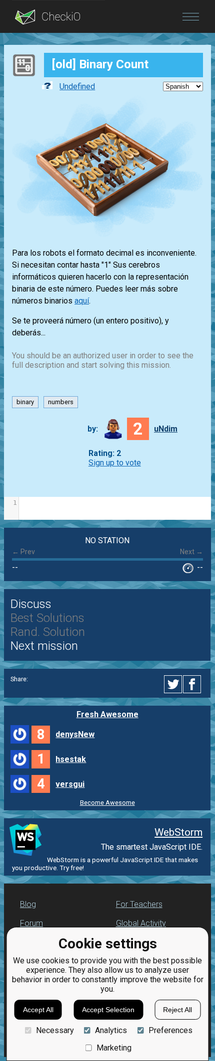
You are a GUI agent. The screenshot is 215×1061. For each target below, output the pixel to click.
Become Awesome (107, 802)
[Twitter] (173, 684)
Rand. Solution (47, 632)
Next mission (44, 646)
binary (25, 402)
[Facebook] (193, 684)
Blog (28, 904)
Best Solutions (47, 618)
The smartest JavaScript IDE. (151, 847)
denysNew (75, 734)
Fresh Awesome (107, 714)
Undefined (77, 86)
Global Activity (141, 923)
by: (93, 429)
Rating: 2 (104, 453)
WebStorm (178, 832)
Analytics (111, 1030)
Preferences (170, 1030)
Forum (31, 923)
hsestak (71, 759)
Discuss (31, 604)
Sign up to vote (114, 462)
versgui (70, 784)
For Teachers (139, 904)
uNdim (166, 429)
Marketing (114, 1048)
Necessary (55, 1030)
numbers (61, 402)
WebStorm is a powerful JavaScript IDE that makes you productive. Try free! (105, 864)
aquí (81, 300)
